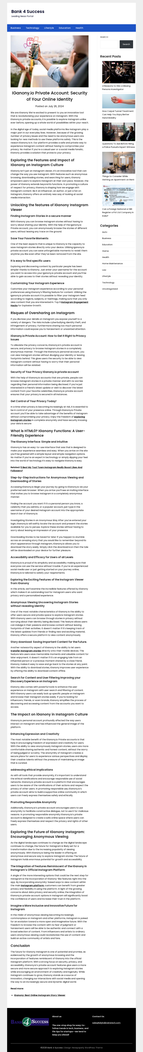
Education (65, 27)
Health (79, 27)
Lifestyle (49, 27)
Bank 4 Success (27, 11)
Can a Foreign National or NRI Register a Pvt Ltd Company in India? (118, 212)
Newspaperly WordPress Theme (87, 1047)
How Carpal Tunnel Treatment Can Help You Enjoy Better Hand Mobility (118, 114)
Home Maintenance (112, 263)
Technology (32, 27)
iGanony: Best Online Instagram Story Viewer (39, 995)
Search (104, 37)
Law (104, 269)
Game (105, 250)
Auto (104, 232)
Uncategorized (110, 288)
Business (16, 27)
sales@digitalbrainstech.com (106, 1022)
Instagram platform (32, 885)
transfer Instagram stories (26, 650)
